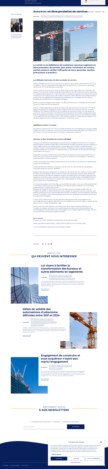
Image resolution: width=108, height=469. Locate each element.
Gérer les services (56, 454)
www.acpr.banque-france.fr (50, 132)
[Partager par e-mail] (51, 244)
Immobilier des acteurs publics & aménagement (62, 278)
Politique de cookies (75, 462)
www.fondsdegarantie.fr (52, 148)
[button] (101, 442)
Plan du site (25, 465)
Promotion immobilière (37, 325)
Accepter (59, 458)
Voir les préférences (93, 458)
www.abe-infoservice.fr (40, 149)
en (103, 15)
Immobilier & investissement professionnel (52, 16)
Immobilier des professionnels (41, 422)
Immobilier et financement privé (73, 16)
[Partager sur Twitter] (43, 244)
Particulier (57, 422)
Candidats (6, 465)
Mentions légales (15, 465)
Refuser (76, 458)
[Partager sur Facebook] (45, 244)
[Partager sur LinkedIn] (48, 244)
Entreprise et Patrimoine (71, 422)
